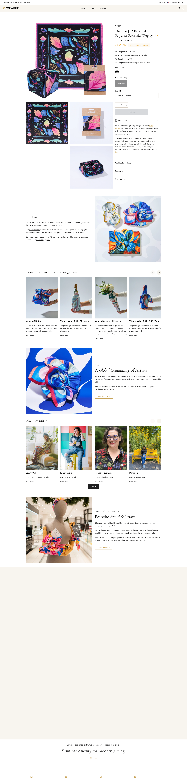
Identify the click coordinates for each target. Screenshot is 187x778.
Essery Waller (32, 473)
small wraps (33, 222)
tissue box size (56, 225)
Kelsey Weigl (66, 473)
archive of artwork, (117, 386)
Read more (30, 335)
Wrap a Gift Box (33, 321)
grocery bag (39, 240)
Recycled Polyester (124, 95)
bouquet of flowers (61, 232)
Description (122, 120)
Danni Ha (133, 473)
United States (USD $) (176, 2)
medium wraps (34, 229)
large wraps (33, 237)
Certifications (120, 179)
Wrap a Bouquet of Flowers (108, 321)
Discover (93, 758)
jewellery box (40, 225)
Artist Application (104, 396)
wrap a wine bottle (77, 232)
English (161, 2)
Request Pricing (104, 547)
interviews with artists (138, 386)
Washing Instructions (123, 163)
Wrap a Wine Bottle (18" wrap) (74, 321)
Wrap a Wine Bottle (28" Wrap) (144, 321)
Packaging (119, 171)
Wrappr (118, 25)
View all (93, 486)
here (116, 152)
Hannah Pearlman (103, 473)
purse (48, 240)
